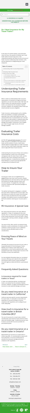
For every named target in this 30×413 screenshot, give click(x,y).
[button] (27, 4)
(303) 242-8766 (18, 10)
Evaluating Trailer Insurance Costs (10, 71)
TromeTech (25, 406)
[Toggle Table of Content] (25, 67)
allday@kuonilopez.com (15, 382)
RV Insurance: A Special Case (10, 74)
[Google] (26, 410)
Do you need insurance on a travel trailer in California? (15, 80)
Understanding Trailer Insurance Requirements (13, 68)
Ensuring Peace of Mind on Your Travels (12, 76)
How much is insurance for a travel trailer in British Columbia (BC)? (14, 82)
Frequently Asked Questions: (10, 77)
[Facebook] (17, 410)
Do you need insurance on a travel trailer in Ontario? (15, 84)
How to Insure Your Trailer (9, 73)
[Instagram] (21, 410)
